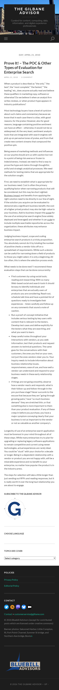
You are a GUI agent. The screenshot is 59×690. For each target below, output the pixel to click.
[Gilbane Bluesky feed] (23, 608)
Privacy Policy (11, 579)
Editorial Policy (11, 585)
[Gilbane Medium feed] (29, 608)
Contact (8, 614)
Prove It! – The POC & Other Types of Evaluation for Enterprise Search (27, 67)
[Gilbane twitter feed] (6, 608)
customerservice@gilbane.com (29, 614)
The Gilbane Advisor (29, 11)
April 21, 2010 (11, 77)
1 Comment (27, 77)
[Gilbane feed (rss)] (12, 608)
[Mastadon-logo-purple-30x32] (18, 608)
